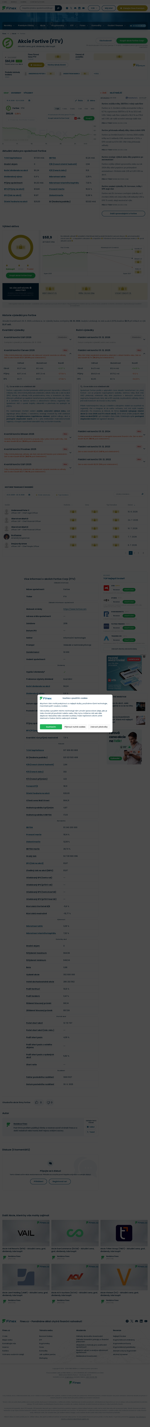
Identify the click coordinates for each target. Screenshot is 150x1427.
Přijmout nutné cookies (75, 726)
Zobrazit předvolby (99, 726)
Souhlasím (51, 726)
